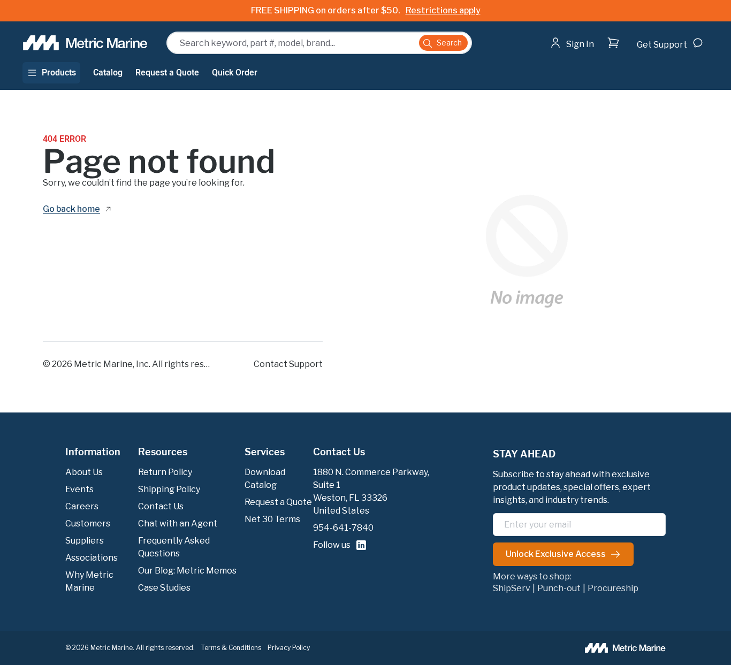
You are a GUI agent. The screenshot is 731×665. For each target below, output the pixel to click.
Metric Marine (103, 364)
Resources (162, 452)
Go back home (71, 209)
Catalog (108, 72)
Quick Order (234, 72)
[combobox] (319, 42)
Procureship (613, 588)
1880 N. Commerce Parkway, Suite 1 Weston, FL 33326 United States (371, 491)
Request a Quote (167, 72)
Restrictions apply (443, 10)
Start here (601, 63)
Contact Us (339, 452)
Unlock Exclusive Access (556, 554)
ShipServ (511, 588)
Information (92, 452)
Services (265, 452)
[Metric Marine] (85, 42)
